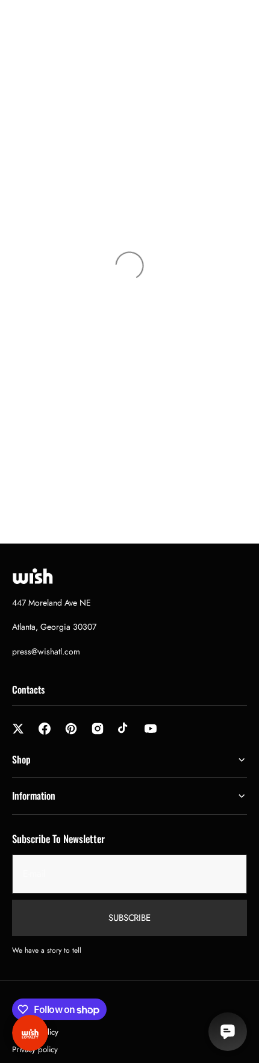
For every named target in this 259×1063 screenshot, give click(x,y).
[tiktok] (124, 728)
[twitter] (18, 728)
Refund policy (35, 1032)
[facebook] (44, 728)
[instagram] (97, 728)
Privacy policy (35, 1049)
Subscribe (129, 917)
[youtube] (150, 728)
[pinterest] (71, 728)
